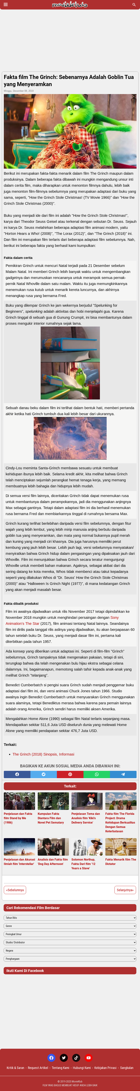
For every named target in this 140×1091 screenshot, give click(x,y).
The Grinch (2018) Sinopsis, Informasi (43, 754)
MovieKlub (77, 1081)
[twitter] (43, 774)
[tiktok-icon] (76, 1058)
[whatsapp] (96, 774)
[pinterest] (70, 774)
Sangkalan (126, 1068)
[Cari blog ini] (134, 5)
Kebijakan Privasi (105, 1068)
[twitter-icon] (64, 1058)
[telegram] (123, 774)
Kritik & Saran (15, 1068)
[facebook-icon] (51, 1058)
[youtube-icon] (89, 1058)
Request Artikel (38, 1068)
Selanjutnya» (125, 890)
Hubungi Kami (82, 1068)
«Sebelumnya (15, 890)
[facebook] (17, 774)
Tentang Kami (60, 1068)
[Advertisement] (70, 40)
